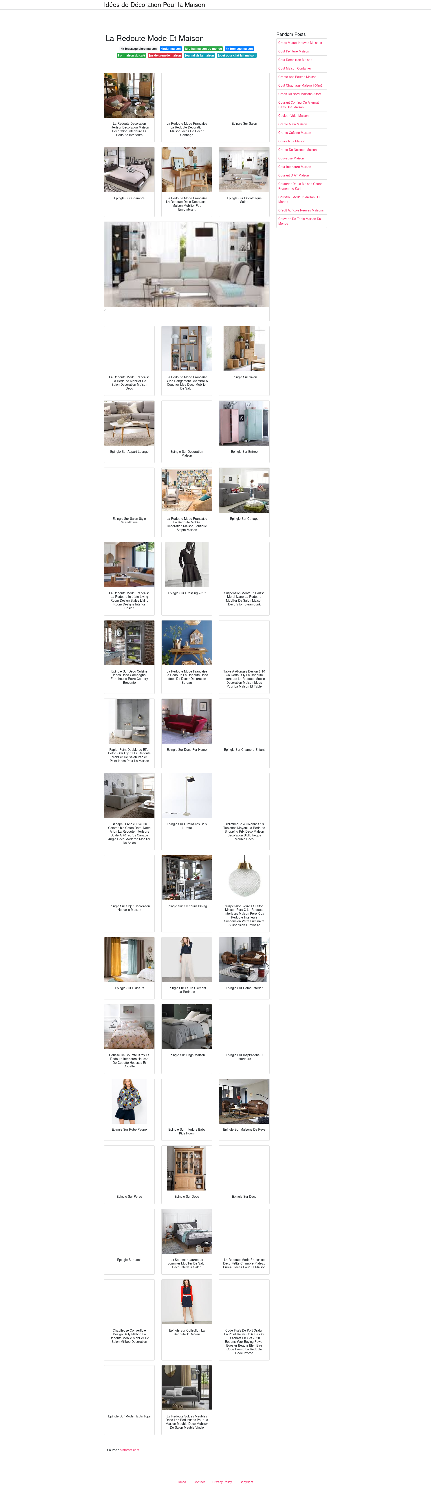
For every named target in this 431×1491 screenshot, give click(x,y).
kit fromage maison (239, 48)
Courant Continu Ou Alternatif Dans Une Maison (299, 104)
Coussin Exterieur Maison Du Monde (299, 199)
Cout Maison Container (294, 68)
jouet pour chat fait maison (236, 55)
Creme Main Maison (292, 124)
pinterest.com (129, 1449)
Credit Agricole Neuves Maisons (301, 210)
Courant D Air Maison (293, 175)
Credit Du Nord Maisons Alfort (299, 93)
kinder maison (171, 48)
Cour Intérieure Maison (294, 166)
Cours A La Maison (292, 141)
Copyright (246, 1482)
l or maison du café (131, 55)
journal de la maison (199, 55)
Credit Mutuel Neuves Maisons (300, 42)
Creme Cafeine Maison (294, 132)
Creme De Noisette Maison (297, 149)
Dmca (182, 1482)
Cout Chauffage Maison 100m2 (300, 85)
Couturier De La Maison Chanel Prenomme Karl (300, 186)
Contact (199, 1482)
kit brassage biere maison (139, 48)
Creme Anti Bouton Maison (297, 76)
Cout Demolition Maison (295, 59)
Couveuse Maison (291, 158)
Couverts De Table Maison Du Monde (299, 221)
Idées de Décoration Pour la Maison (154, 4)
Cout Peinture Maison (293, 51)
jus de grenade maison (165, 55)
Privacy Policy (222, 1482)
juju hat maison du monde (203, 48)
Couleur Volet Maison (293, 115)
